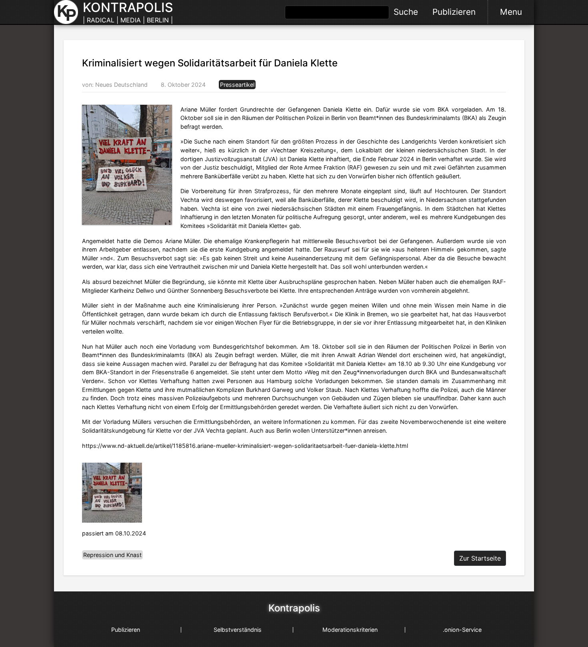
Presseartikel (237, 84)
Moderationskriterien (350, 629)
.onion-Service (462, 629)
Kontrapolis (294, 608)
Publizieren (454, 12)
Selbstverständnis (238, 629)
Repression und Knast (112, 554)
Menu (511, 12)
